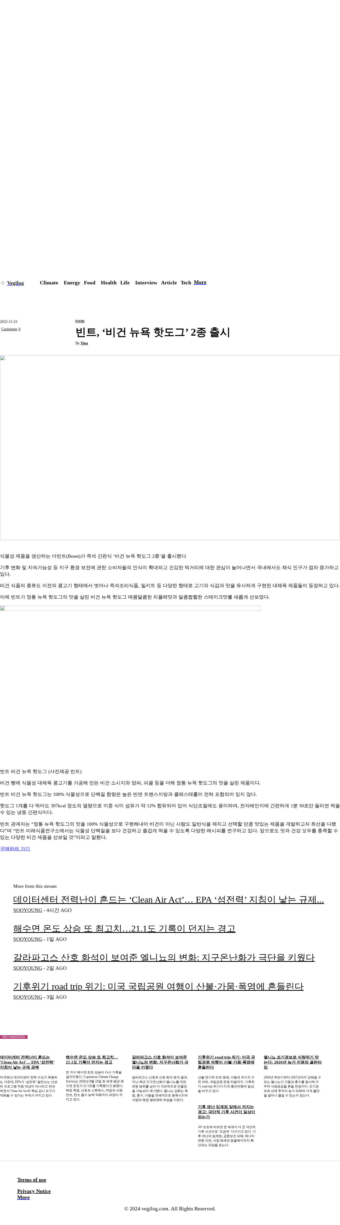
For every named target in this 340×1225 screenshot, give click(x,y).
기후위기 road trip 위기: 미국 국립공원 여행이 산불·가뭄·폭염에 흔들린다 (158, 986)
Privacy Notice (34, 1191)
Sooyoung (27, 910)
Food (79, 321)
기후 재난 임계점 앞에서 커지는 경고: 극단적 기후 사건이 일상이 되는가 (226, 1112)
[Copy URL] (47, 341)
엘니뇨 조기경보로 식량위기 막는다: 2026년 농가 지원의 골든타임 (293, 1062)
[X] (9, 341)
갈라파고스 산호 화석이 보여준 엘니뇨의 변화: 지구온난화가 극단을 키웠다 (164, 957)
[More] (66, 341)
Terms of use (31, 1180)
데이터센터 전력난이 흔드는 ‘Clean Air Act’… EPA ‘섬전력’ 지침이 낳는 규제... (168, 899)
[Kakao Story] (28, 341)
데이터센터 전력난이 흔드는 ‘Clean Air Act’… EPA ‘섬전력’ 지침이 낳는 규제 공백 (27, 1062)
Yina (84, 343)
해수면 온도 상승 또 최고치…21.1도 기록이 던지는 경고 (124, 928)
